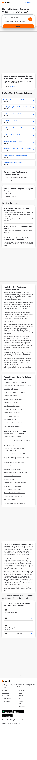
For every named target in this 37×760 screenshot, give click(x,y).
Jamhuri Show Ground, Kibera (12, 476)
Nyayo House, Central (10, 454)
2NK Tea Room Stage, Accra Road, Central (16, 472)
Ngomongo (17, 412)
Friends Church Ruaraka (11, 402)
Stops (21, 701)
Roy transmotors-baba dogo (12, 426)
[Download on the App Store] (18, 711)
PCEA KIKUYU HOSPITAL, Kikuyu (13, 496)
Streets (21, 698)
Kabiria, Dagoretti (9, 445)
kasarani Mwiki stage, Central (12, 469)
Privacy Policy (13, 720)
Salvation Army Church (10, 395)
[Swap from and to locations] (30, 19)
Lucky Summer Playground (11, 406)
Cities (20, 703)
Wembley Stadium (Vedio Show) (13, 399)
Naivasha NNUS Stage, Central (12, 489)
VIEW (25, 177)
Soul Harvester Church (10, 409)
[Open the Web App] (7, 715)
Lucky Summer (8, 412)
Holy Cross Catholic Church (12, 416)
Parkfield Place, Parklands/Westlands (15, 482)
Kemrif (16, 389)
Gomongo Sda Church (10, 392)
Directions (22, 706)
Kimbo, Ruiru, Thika (9, 499)
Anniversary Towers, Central (12, 486)
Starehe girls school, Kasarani (12, 436)
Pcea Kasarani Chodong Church (13, 423)
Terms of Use (5, 720)
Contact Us (21, 720)
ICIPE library (21, 392)
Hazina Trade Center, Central (12, 465)
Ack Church (7, 382)
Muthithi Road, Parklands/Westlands (14, 493)
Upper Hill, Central (9, 479)
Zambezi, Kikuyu (22, 454)
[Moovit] (6, 3)
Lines (20, 693)
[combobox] (18, 18)
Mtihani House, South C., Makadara (14, 462)
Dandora (20, 409)
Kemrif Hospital (8, 389)
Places (21, 695)
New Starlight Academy (10, 419)
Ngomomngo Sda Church (24, 385)
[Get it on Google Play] (7, 711)
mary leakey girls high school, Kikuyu (14, 503)
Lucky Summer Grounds (19, 382)
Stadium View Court (9, 385)
